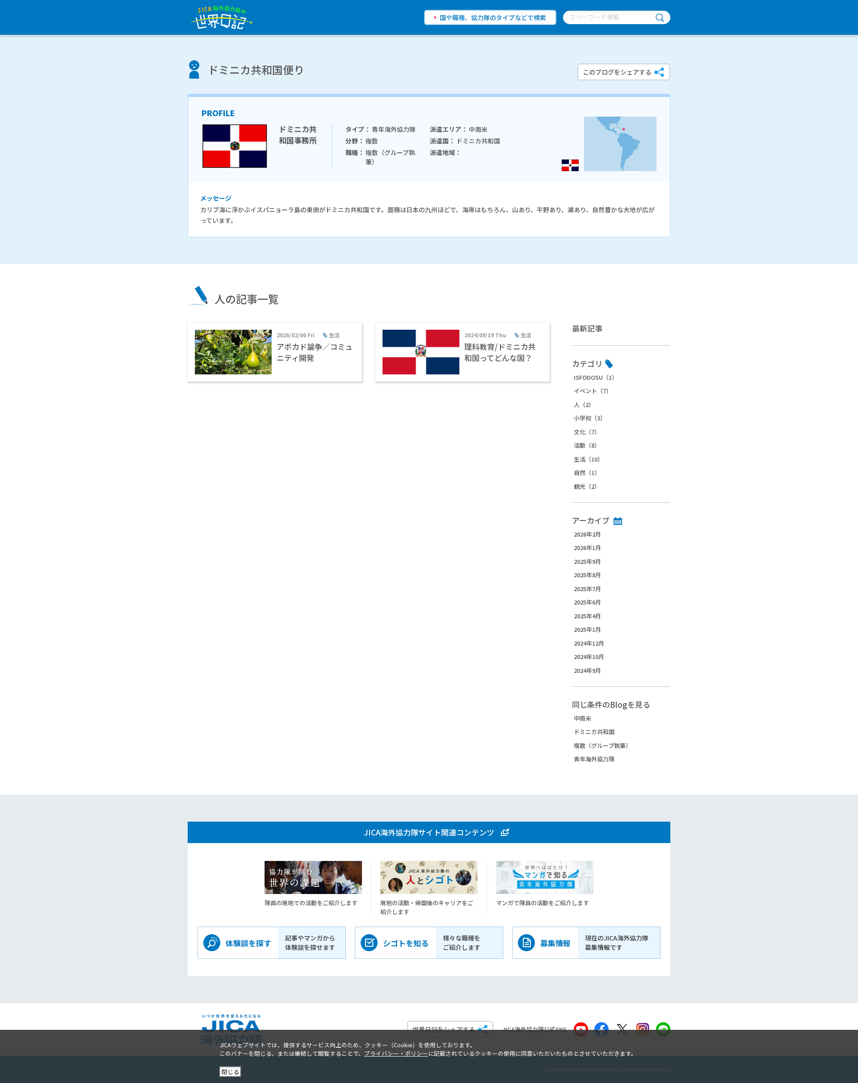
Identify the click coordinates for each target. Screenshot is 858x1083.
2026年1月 (587, 547)
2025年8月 (587, 575)
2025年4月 (587, 616)
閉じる (230, 1071)
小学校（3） (590, 418)
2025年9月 (587, 561)
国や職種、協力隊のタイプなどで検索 (493, 17)
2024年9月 (587, 670)
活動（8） (587, 445)
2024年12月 (589, 643)
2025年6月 (587, 602)
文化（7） (587, 432)
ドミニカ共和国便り (256, 69)
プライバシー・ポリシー (396, 1053)
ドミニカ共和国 (594, 731)
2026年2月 (587, 534)
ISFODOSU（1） (596, 377)
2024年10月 (589, 656)
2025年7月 (587, 588)
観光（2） (587, 486)
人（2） (584, 404)
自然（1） (587, 472)
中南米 (582, 718)
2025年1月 (587, 629)
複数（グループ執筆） (602, 745)
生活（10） (588, 459)
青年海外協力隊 (594, 759)
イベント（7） (593, 390)
